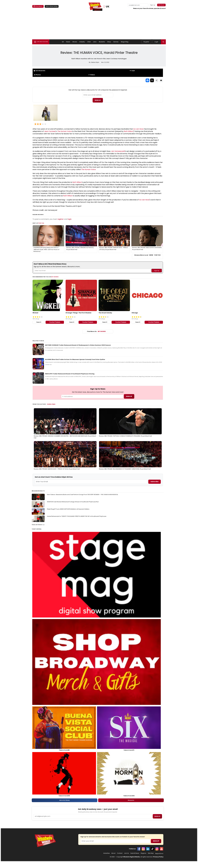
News (68, 42)
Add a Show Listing (51, 6)
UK (108, 6)
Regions (143, 853)
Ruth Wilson (128, 131)
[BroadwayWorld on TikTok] (152, 849)
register (60, 219)
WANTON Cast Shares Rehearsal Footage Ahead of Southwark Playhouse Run (73, 502)
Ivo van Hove (138, 129)
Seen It (38, 322)
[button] (163, 41)
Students (102, 42)
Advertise (106, 853)
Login (156, 42)
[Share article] (156, 80)
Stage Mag (124, 42)
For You (41, 223)
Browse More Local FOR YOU (147, 255)
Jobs (94, 42)
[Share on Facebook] (147, 80)
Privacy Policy (158, 857)
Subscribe (155, 482)
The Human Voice (64, 131)
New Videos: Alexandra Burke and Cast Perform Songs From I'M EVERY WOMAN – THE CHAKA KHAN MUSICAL (82, 495)
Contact (119, 853)
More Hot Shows (64, 800)
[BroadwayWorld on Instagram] (143, 849)
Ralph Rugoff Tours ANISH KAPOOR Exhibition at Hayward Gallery (68, 509)
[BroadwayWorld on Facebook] (139, 849)
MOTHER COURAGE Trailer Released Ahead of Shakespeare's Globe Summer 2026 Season (78, 345)
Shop (109, 42)
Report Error (159, 853)
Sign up (157, 816)
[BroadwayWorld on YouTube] (161, 849)
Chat (89, 42)
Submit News (134, 853)
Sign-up (152, 5)
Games (115, 42)
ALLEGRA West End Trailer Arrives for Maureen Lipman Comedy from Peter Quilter (75, 359)
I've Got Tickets (54, 322)
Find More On (96, 331)
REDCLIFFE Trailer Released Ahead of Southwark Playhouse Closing (69, 374)
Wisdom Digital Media (131, 857)
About (113, 853)
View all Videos (37, 525)
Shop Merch (38, 6)
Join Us (126, 853)
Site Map (151, 853)
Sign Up (98, 100)
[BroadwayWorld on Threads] (157, 849)
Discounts (131, 800)
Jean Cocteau (50, 131)
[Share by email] (161, 80)
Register (146, 42)
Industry (82, 42)
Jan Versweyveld (118, 151)
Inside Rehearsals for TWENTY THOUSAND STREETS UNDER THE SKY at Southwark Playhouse (76, 516)
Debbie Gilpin (51, 404)
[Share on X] (152, 80)
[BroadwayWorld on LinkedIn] (148, 849)
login (69, 219)
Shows (74, 42)
